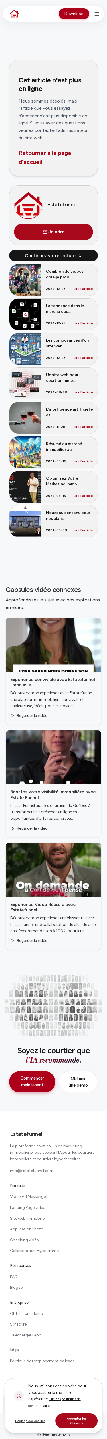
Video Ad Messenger (28, 1196)
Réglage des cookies (30, 1421)
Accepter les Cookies (76, 1421)
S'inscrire (18, 1324)
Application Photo (26, 1229)
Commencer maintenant (32, 1082)
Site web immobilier (28, 1218)
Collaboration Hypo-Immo (34, 1250)
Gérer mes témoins (55, 1434)
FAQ (14, 1276)
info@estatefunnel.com (31, 1170)
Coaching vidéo (24, 1240)
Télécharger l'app (25, 1335)
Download (74, 13)
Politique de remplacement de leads (42, 1361)
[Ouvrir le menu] (97, 14)
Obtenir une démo (78, 1082)
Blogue (16, 1287)
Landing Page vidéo (27, 1207)
